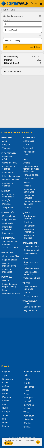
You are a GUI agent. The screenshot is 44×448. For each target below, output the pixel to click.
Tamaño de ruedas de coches (32, 202)
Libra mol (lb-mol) (12, 71)
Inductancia (7, 172)
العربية (5, 375)
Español (6, 401)
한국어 (26, 383)
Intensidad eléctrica (11, 176)
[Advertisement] (22, 100)
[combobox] (20, 30)
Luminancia (7, 233)
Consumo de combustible (8, 195)
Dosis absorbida (31, 246)
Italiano (26, 375)
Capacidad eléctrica (7, 158)
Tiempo (26, 292)
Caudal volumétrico (32, 307)
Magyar (5, 426)
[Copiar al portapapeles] (6, 47)
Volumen (6, 148)
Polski (26, 394)
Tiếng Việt (28, 419)
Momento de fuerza (11, 294)
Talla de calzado (31, 268)
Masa (5, 290)
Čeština (6, 386)
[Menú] (41, 3)
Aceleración (28, 141)
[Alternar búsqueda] (32, 3)
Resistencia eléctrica (7, 184)
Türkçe (26, 412)
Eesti (4, 404)
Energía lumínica (10, 216)
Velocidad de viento (29, 153)
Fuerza (5, 280)
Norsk (26, 390)
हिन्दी (4, 419)
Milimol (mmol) (11, 57)
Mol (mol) (8, 60)
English (8, 443)
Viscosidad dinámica (28, 236)
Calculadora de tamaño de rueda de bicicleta (31, 168)
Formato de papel (31, 175)
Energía (6, 200)
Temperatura (8, 207)
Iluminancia (7, 223)
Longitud (6, 144)
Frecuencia (28, 178)
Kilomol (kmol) (11, 63)
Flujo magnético (9, 260)
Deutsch (6, 393)
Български (7, 379)
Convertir (6, 20)
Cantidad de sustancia (29, 217)
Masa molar (28, 226)
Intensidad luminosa (7, 228)
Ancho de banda (10, 247)
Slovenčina (28, 405)
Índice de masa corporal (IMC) (9, 285)
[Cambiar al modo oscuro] (36, 3)
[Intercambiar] (40, 36)
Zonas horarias (30, 296)
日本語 (26, 379)
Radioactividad (30, 254)
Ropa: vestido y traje (30, 263)
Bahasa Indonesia (31, 372)
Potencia (6, 204)
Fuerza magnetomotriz (9, 264)
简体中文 (27, 423)
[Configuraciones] (40, 16)
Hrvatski (6, 422)
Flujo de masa (30, 310)
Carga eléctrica (9, 163)
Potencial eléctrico (10, 180)
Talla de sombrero (31, 278)
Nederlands (28, 387)
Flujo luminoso (9, 220)
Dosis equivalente (31, 250)
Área (4, 141)
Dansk (5, 390)
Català (5, 382)
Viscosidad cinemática (28, 230)
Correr (26, 144)
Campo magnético (10, 256)
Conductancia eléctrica (8, 167)
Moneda (27, 182)
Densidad (27, 222)
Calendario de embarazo (30, 287)
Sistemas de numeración (29, 190)
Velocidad (28, 148)
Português (28, 398)
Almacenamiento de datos (10, 242)
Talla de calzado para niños (31, 273)
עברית (5, 415)
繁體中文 (27, 427)
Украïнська (28, 416)
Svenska (27, 408)
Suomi (5, 408)
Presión (27, 186)
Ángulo (26, 163)
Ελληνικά (6, 397)
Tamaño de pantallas (28, 196)
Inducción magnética (7, 270)
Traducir (27, 207)
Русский (27, 401)
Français (6, 411)
